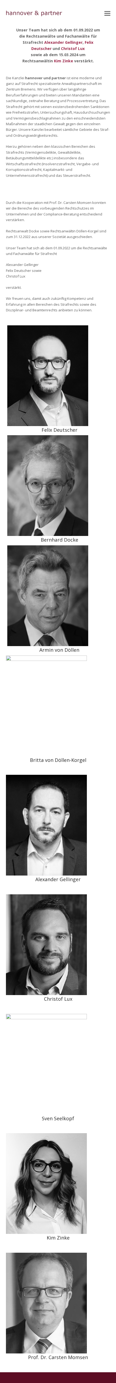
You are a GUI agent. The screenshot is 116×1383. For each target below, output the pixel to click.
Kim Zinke (63, 60)
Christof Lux (73, 48)
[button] (107, 13)
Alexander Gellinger (63, 42)
